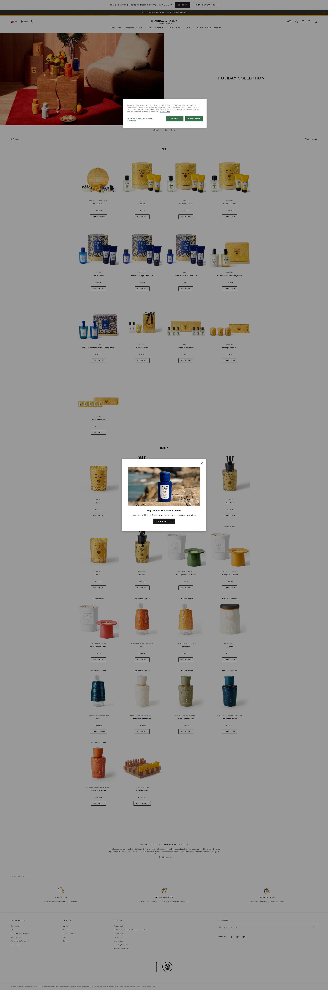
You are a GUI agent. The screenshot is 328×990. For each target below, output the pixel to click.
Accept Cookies (194, 119)
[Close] (201, 463)
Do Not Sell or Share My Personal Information (139, 120)
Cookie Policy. (165, 112)
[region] (165, 113)
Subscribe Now (163, 521)
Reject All (174, 119)
